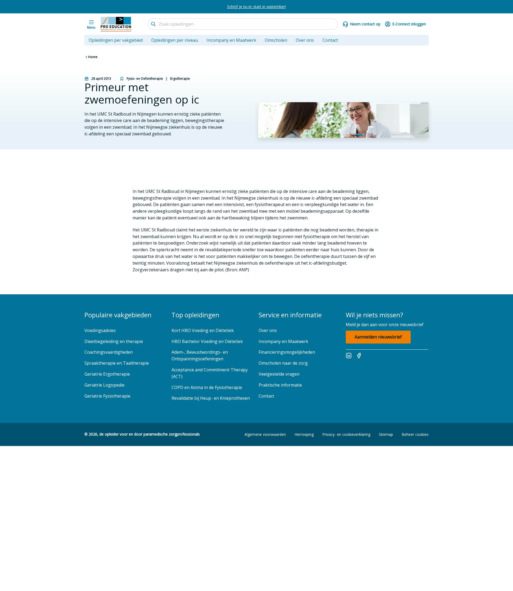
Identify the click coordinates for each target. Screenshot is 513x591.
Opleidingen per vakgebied (116, 40)
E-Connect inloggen (409, 23)
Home (93, 57)
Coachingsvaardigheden (108, 352)
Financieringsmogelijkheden (287, 352)
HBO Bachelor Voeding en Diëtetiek (207, 341)
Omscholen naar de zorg (283, 363)
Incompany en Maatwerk (231, 40)
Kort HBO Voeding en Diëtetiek (203, 330)
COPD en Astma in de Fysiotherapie (207, 387)
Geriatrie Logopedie (104, 385)
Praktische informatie (280, 385)
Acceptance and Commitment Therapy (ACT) (210, 373)
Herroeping (304, 434)
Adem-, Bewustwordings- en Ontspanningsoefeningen (200, 355)
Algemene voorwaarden (265, 434)
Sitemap (386, 434)
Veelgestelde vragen (280, 374)
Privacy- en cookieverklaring (346, 434)
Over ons (305, 40)
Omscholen (276, 40)
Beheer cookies (415, 434)
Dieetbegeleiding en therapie (113, 341)
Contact (330, 40)
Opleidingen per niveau (174, 40)
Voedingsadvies (100, 330)
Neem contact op (365, 23)
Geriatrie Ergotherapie (107, 374)
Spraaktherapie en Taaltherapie (116, 363)
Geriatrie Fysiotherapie (107, 396)
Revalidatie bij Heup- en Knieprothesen (211, 398)
